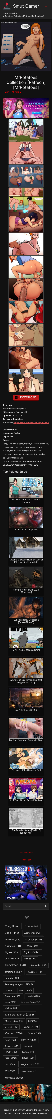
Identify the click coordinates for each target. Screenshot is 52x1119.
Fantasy (12, 978)
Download (28, 397)
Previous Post (26, 852)
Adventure (12, 939)
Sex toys (28, 1052)
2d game (32, 926)
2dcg (12, 926)
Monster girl (30, 1027)
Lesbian (11, 1008)
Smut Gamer (26, 6)
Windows (14, 1077)
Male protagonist (19, 1014)
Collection (12, 958)
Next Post (26, 860)
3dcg (12, 932)
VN (10, 1071)
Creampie (14, 971)
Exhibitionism (36, 972)
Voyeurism (28, 1071)
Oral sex (14, 1033)
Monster (11, 1027)
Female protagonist (19, 984)
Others (34, 1033)
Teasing (11, 1058)
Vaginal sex (31, 1064)
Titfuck (28, 1058)
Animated (13, 946)
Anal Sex (33, 939)
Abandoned (32, 933)
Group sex (13, 996)
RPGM (11, 1052)
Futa (9, 990)
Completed (15, 965)
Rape (10, 1040)
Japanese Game (30, 1002)
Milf (32, 1021)
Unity (10, 1064)
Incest (10, 1002)
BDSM (32, 946)
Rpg (27, 1046)
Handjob (33, 996)
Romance (12, 1046)
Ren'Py (28, 1039)
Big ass (12, 952)
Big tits (32, 952)
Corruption (39, 965)
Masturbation (14, 1021)
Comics (8, 92)
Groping (25, 990)
